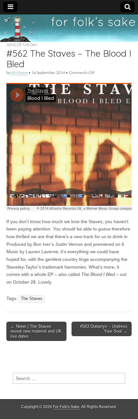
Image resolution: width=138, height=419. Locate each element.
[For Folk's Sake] (69, 28)
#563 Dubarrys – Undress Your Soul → (103, 329)
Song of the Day (21, 45)
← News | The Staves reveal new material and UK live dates (36, 331)
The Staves (31, 298)
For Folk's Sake (66, 407)
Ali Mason (19, 72)
